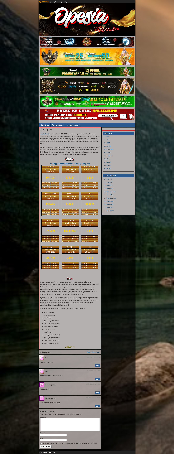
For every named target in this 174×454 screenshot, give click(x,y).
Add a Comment (93, 352)
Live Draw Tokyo (108, 195)
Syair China (107, 159)
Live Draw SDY (108, 182)
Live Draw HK (108, 179)
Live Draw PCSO (109, 211)
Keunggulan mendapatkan (70, 163)
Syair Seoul (107, 146)
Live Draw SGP (108, 185)
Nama (42, 433)
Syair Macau (107, 165)
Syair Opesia (44, 1)
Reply (97, 365)
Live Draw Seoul (108, 188)
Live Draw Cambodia (110, 198)
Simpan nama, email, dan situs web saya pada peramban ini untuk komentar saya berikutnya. (69, 443)
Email (42, 438)
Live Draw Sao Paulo (110, 192)
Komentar (43, 417)
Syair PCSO (107, 168)
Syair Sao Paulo (108, 149)
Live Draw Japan (108, 204)
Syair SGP (107, 143)
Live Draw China (108, 201)
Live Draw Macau (109, 207)
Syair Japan (107, 162)
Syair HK (106, 136)
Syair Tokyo (107, 152)
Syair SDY (107, 140)
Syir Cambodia (108, 156)
